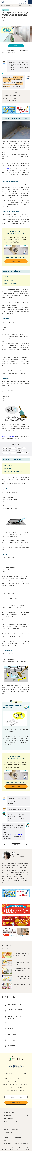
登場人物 (16, 46)
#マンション (11, 450)
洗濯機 (13, 436)
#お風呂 (19, 448)
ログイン (25, 3)
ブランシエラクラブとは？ (14, 1040)
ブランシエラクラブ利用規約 (11, 1121)
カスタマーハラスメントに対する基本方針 (13, 1137)
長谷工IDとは (6, 1129)
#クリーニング (19, 450)
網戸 (11, 834)
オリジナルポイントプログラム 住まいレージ (15, 1011)
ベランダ (5, 23)
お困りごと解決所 (12, 1034)
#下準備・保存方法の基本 (22, 452)
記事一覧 (16, 845)
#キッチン (13, 452)
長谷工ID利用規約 (8, 1118)
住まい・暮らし (4, 1149)
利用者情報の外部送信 (8, 1132)
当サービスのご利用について (11, 1112)
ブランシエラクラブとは (16, 1097)
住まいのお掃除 (20, 5)
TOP (2, 5)
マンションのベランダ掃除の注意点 (12, 95)
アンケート (10, 1028)
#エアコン (5, 448)
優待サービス (19, 1149)
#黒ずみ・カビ (12, 448)
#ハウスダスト (6, 452)
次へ (27, 845)
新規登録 (20, 3)
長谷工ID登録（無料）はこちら (16, 1102)
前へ (5, 845)
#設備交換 (5, 450)
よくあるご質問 (11, 1045)
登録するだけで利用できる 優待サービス (14, 1017)
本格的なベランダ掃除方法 (9, 100)
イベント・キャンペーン (14, 1023)
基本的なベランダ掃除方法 (9, 98)
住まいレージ (12, 1149)
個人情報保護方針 (15, 1129)
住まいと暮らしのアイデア (10, 5)
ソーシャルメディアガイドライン (11, 1135)
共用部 (8, 168)
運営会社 (6, 1140)
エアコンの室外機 (6, 436)
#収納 (24, 448)
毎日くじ (27, 1149)
